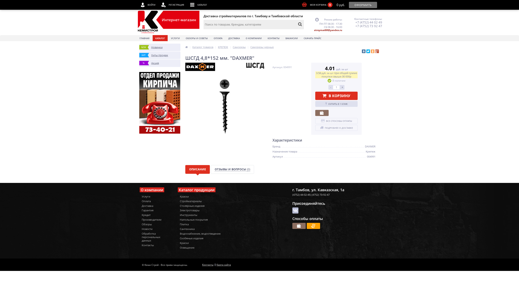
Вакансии (291, 38)
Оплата (218, 38)
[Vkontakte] (295, 210)
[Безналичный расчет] (313, 226)
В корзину (339, 95)
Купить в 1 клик (338, 103)
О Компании (254, 38)
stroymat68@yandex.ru (328, 30)
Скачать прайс (312, 38)
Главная (144, 38)
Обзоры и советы (197, 38)
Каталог (160, 38)
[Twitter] (368, 51)
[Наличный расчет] (322, 113)
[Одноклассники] (372, 51)
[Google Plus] (377, 51)
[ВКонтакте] (364, 51)
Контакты (274, 38)
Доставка (234, 38)
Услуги (175, 38)
